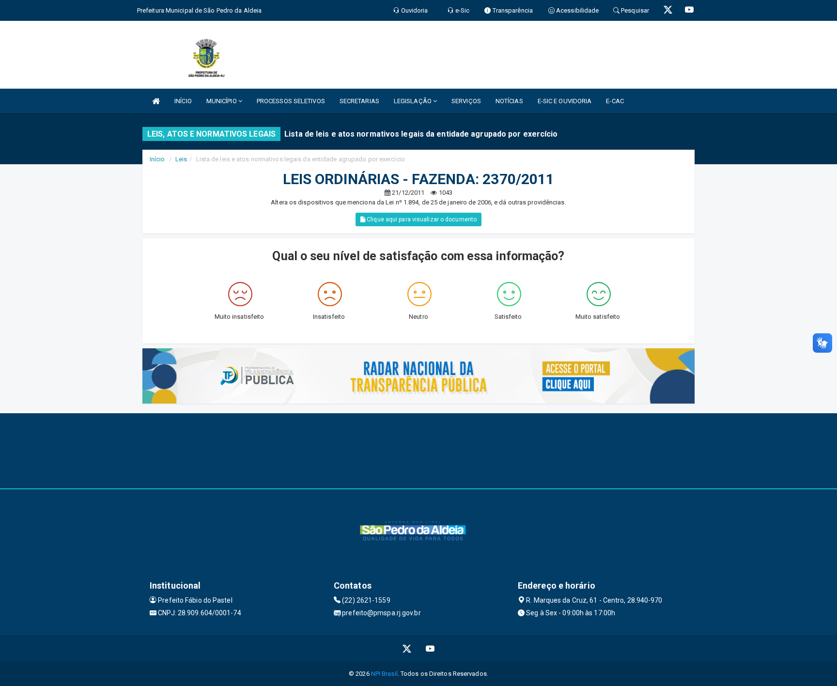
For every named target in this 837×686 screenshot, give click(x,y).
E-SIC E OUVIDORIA (565, 101)
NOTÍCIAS (509, 101)
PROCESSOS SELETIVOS (291, 101)
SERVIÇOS (466, 101)
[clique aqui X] (407, 648)
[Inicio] (156, 101)
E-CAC (615, 101)
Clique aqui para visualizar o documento (421, 219)
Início (157, 159)
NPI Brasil (384, 673)
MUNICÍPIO (222, 101)
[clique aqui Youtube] (430, 648)
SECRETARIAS (359, 101)
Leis (181, 159)
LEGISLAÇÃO (413, 101)
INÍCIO (183, 101)
